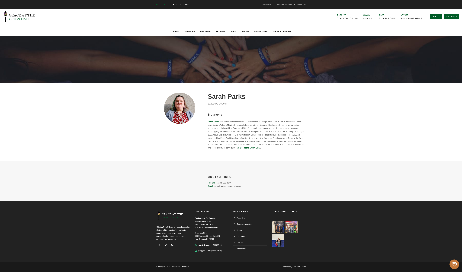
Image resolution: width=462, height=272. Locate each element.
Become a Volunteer (244, 224)
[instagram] (168, 4)
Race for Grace (260, 31)
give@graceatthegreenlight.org (210, 251)
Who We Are (189, 31)
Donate (436, 16)
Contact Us (301, 4)
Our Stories (241, 236)
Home (176, 31)
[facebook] (160, 4)
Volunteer (451, 16)
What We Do (266, 4)
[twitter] (164, 4)
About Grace (241, 218)
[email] (157, 4)
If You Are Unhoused (282, 31)
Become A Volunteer (284, 4)
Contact (233, 31)
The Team (240, 242)
